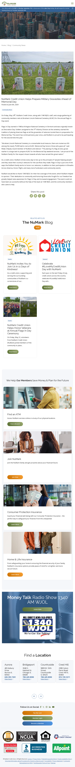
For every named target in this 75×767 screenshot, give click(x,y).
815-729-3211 (64, 677)
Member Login (37, 718)
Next (40, 696)
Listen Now (37, 609)
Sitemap (53, 763)
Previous (34, 696)
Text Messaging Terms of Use (41, 763)
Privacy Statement (58, 761)
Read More (13, 287)
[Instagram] (46, 707)
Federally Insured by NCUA (49, 759)
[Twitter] (43, 707)
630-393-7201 (10, 677)
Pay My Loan (37, 713)
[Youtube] (53, 707)
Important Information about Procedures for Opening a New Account (24, 761)
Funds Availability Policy (64, 759)
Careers (30, 759)
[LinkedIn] (50, 707)
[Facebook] (40, 707)
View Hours (8, 679)
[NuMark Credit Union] (9, 3)
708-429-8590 (28, 677)
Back (37, 227)
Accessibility (48, 761)
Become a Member (37, 723)
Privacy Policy (37, 759)
